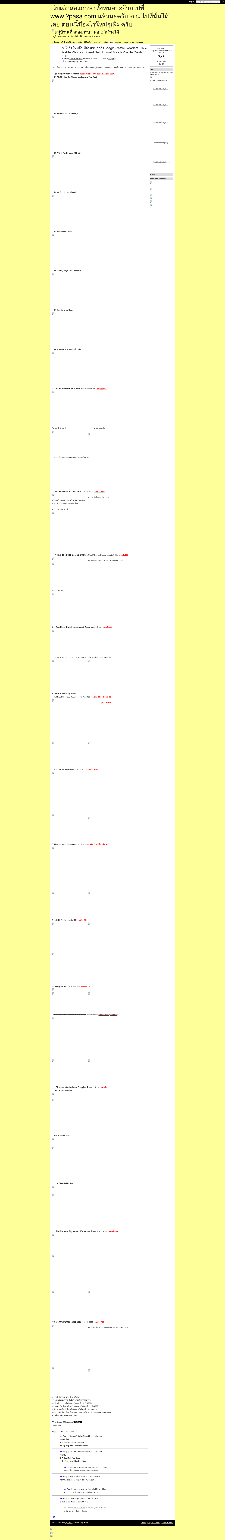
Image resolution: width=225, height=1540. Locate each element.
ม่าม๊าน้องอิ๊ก (74, 1476)
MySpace (58, 1422)
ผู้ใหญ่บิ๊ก (69, 1523)
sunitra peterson (76, 58)
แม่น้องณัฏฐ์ (74, 1498)
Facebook (69, 1422)
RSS (54, 1517)
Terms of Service (167, 1523)
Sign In (191, 2)
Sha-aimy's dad (75, 1436)
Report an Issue (154, 1523)
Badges (143, 1523)
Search (222, 2)
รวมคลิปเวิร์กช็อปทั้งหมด (158, 80)
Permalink (61, 1436)
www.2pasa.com (73, 15)
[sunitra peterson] (56, 53)
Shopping (111, 58)
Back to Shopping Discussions (76, 61)
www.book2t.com (71, 1415)
